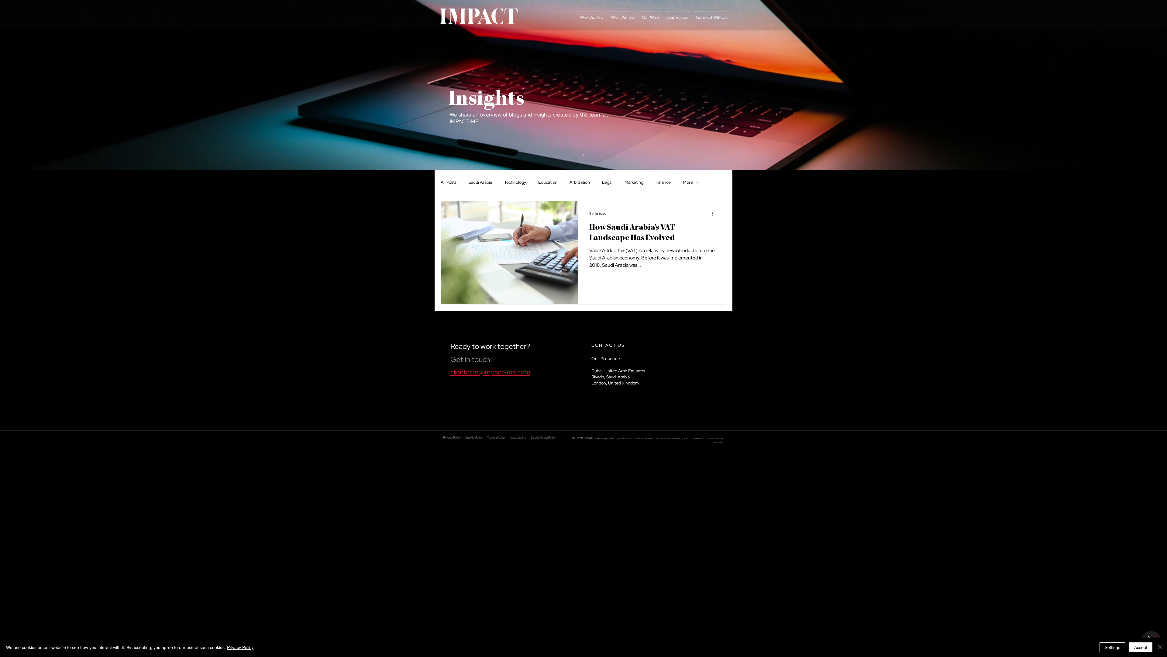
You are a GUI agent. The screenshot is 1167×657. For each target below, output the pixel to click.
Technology (515, 182)
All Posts (448, 182)
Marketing (634, 182)
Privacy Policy (452, 438)
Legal (607, 182)
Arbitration (580, 182)
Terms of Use (496, 438)
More (688, 182)
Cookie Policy (474, 438)
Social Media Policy (543, 438)
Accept (1140, 647)
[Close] (1159, 647)
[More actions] (714, 213)
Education (547, 182)
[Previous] (33, 85)
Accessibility (518, 438)
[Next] (1134, 85)
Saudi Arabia (480, 182)
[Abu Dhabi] (583, 155)
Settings (1112, 647)
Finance (663, 182)
